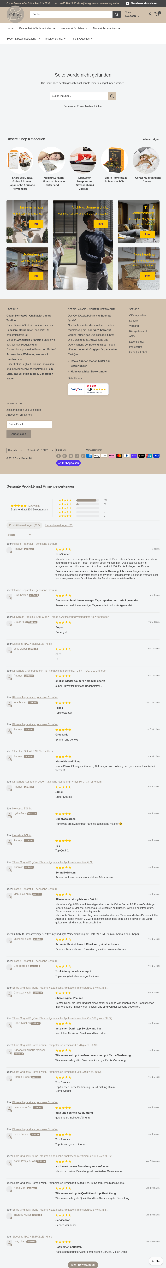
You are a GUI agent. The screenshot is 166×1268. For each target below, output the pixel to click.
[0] (157, 14)
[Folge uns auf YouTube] (71, 456)
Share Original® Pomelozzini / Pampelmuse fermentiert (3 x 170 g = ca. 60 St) (56, 1072)
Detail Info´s (75, 378)
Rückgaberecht (138, 331)
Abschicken (18, 434)
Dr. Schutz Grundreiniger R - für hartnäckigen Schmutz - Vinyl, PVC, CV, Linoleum (59, 670)
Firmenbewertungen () (59, 525)
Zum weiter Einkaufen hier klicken (83, 106)
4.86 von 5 (34, 505)
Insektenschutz (54, 38)
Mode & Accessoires (105, 28)
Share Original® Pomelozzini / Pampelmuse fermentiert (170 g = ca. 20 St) (54, 1045)
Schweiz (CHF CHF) (37, 450)
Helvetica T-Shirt (21, 808)
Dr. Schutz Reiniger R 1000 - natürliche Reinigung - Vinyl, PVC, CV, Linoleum (56, 781)
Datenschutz (136, 341)
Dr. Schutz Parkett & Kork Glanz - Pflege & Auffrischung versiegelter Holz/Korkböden (60, 617)
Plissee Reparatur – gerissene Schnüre (35, 543)
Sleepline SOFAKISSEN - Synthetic (32, 751)
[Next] (159, 165)
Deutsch (12, 450)
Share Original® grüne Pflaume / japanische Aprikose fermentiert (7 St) (52, 862)
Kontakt (133, 320)
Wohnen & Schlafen (72, 28)
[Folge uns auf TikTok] (77, 456)
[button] (65, 500)
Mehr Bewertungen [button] (83, 1264)
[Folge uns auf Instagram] (64, 456)
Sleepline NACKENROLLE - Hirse (32, 643)
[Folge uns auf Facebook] (58, 456)
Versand (134, 325)
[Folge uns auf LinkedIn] (83, 456)
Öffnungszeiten (138, 315)
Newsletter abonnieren (144, 3)
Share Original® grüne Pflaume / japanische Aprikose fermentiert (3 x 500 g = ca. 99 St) (62, 1018)
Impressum (135, 347)
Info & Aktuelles (81, 38)
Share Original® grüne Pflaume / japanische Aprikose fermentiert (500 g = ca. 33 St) (60, 987)
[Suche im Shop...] (112, 96)
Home (9, 28)
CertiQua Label (138, 352)
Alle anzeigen (151, 139)
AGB (132, 336)
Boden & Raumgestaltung (21, 38)
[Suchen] (117, 14)
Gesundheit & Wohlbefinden (35, 28)
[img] (29, 506)
